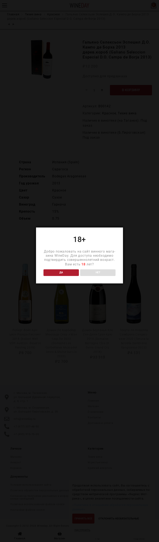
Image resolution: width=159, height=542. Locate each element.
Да (61, 272)
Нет (98, 272)
